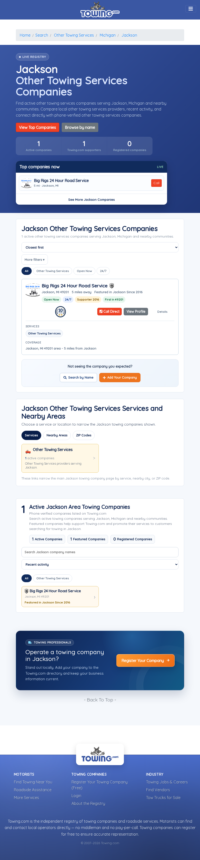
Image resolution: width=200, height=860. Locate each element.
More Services (26, 797)
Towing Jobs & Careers (167, 782)
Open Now (84, 271)
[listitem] (38, 146)
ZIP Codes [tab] (83, 435)
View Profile (136, 311)
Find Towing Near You (33, 782)
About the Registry (88, 803)
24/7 (103, 271)
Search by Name (80, 377)
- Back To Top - (100, 700)
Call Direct (111, 311)
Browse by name (80, 127)
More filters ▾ (35, 259)
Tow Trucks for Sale (163, 797)
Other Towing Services (52, 271)
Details (162, 311)
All (26, 271)
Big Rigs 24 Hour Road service (61, 180)
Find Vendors (158, 789)
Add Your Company (122, 377)
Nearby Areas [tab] (57, 435)
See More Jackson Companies (91, 199)
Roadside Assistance (32, 789)
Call (156, 183)
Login (76, 795)
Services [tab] (31, 435)
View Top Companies (37, 127)
